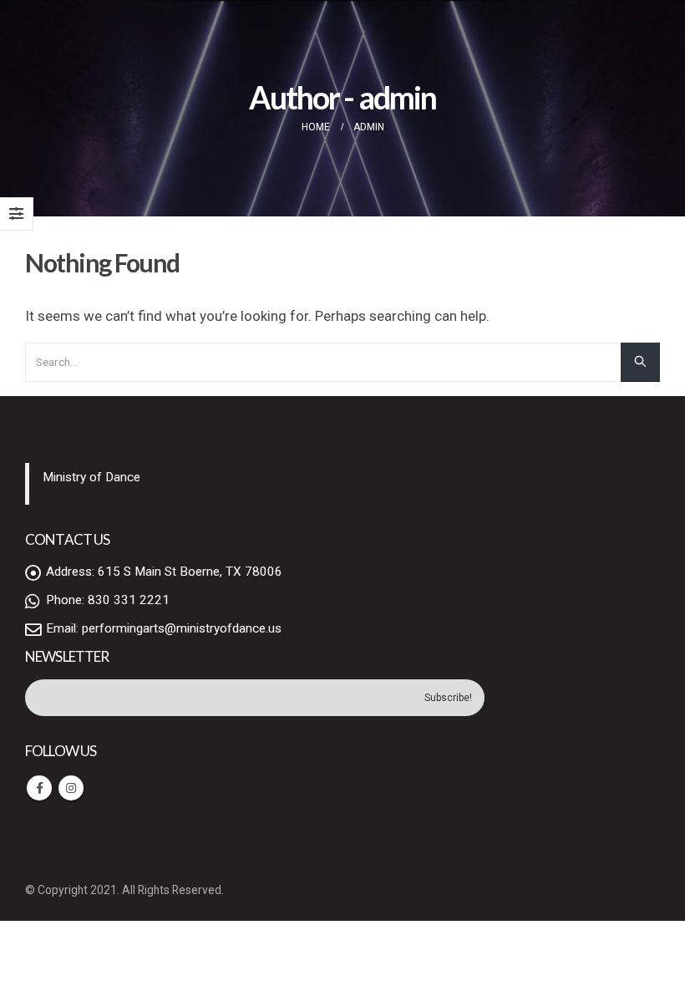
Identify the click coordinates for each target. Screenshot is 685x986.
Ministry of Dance (91, 477)
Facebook (39, 787)
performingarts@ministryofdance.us (182, 628)
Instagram (71, 787)
